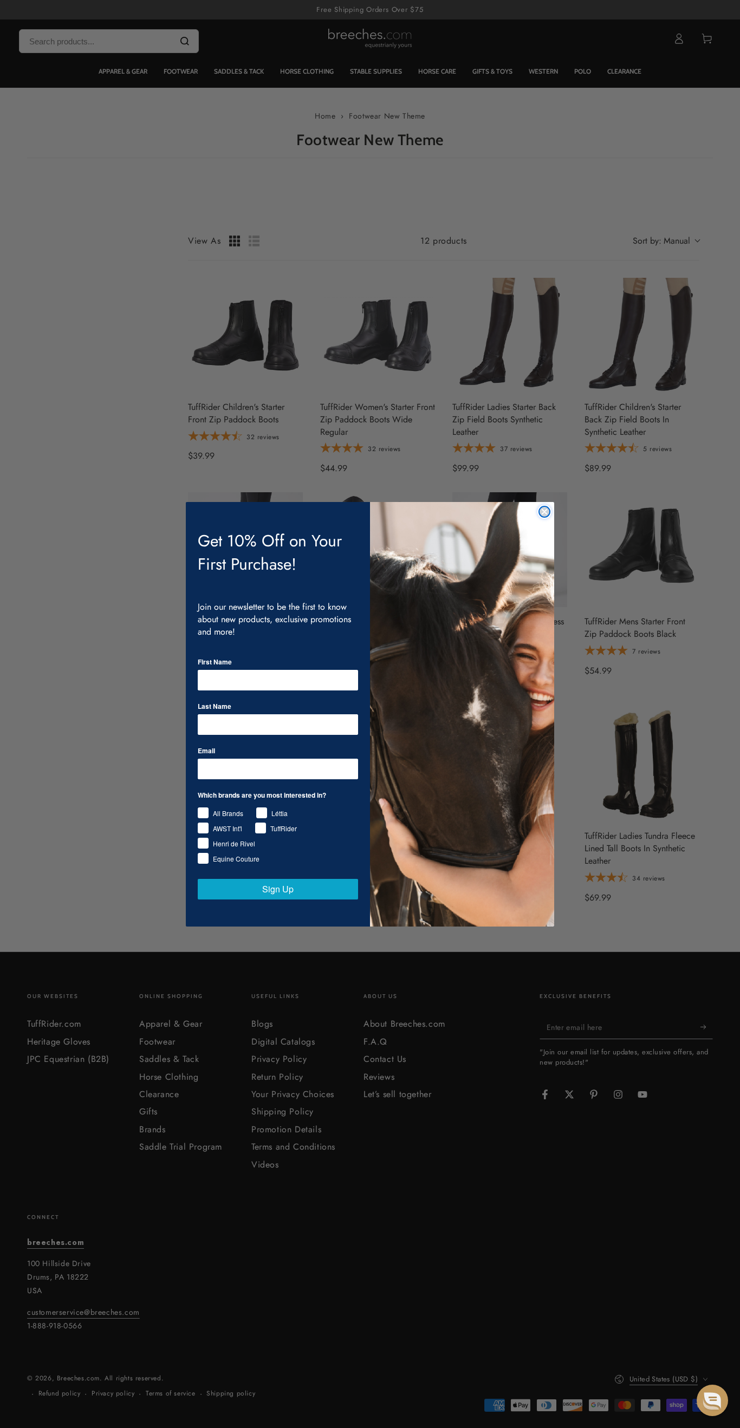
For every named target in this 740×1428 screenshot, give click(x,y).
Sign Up (278, 889)
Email (206, 750)
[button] (712, 1400)
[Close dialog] (544, 511)
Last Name (214, 706)
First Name (215, 662)
